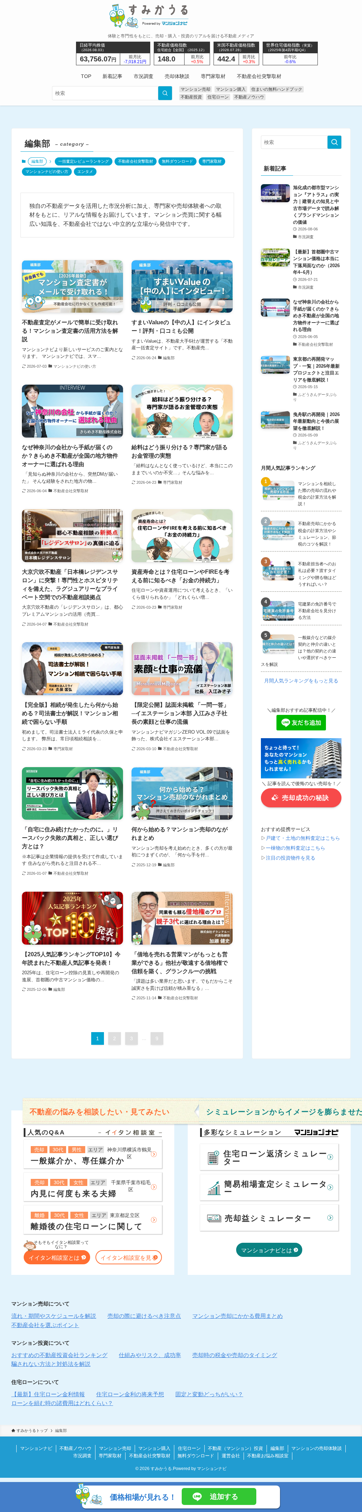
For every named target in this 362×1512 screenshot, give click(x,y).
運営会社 (231, 1455)
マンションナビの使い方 (46, 171)
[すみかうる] (181, 16)
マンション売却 (195, 89)
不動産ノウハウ (249, 97)
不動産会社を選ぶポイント (45, 1325)
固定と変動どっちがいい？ (209, 1394)
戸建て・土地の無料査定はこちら (303, 838)
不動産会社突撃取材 (135, 161)
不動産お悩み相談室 (267, 1455)
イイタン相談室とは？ (57, 1258)
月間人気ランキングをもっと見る (301, 680)
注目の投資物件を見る (290, 858)
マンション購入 (231, 89)
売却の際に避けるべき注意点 (144, 1316)
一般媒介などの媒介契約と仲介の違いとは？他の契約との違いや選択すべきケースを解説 (298, 651)
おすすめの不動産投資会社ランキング (59, 1355)
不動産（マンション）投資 (235, 1448)
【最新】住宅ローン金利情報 (48, 1394)
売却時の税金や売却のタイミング (234, 1355)
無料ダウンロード (177, 161)
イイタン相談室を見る (128, 1258)
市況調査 (82, 1455)
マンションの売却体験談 (316, 1448)
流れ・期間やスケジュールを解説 (53, 1316)
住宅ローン (218, 97)
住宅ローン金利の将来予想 (130, 1394)
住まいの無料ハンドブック (276, 89)
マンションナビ (36, 1448)
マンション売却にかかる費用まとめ (237, 1316)
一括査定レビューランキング (83, 161)
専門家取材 (212, 161)
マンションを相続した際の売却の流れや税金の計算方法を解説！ (317, 494)
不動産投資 (191, 97)
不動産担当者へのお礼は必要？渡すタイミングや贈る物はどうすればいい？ (317, 574)
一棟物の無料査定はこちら (295, 848)
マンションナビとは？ (269, 1250)
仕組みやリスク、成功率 (150, 1355)
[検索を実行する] (165, 93)
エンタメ (85, 171)
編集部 (277, 1448)
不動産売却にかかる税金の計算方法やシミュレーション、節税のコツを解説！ (317, 534)
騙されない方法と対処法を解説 (50, 1364)
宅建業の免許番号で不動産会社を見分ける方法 (317, 611)
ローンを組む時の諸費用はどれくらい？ (62, 1403)
